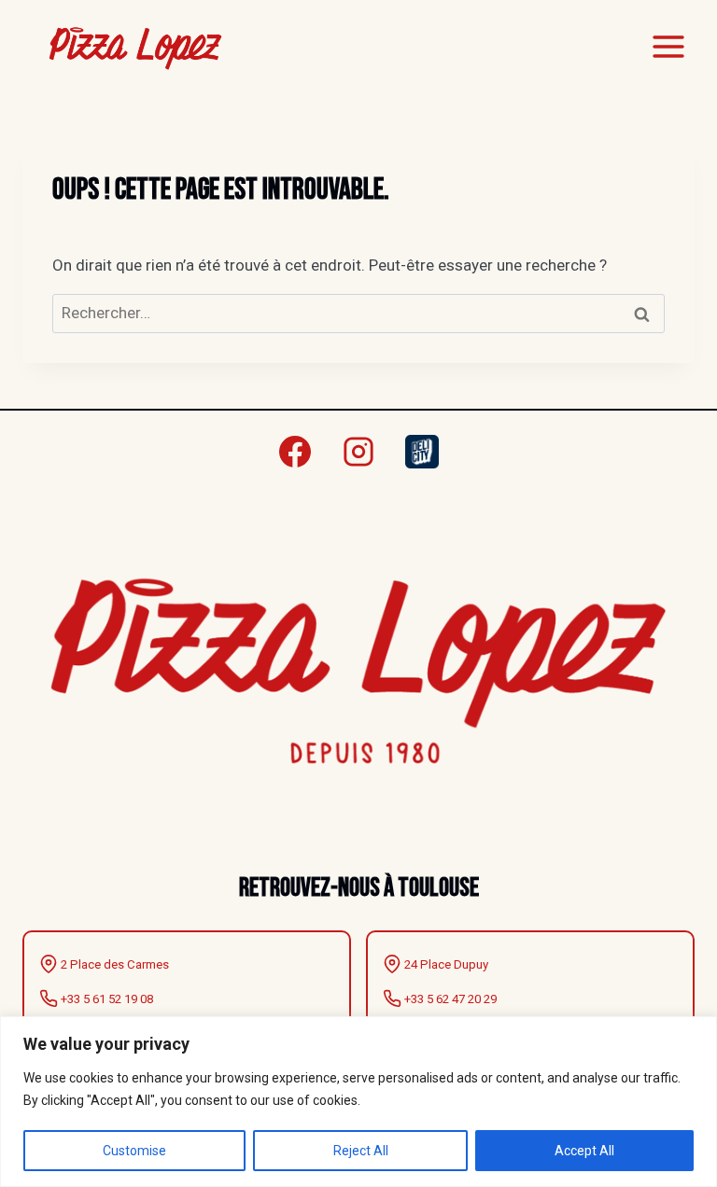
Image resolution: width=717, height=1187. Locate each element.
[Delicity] (422, 451)
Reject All (360, 1150)
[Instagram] (358, 451)
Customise (134, 1150)
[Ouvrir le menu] (668, 46)
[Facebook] (295, 451)
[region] (358, 1101)
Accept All (584, 1150)
